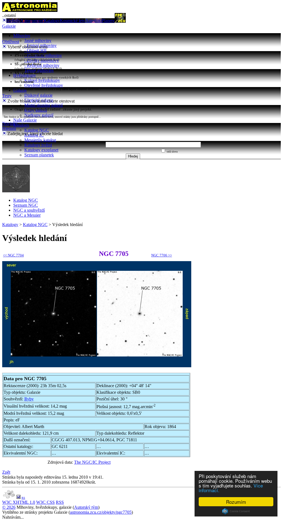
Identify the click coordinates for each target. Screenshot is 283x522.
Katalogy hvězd (38, 145)
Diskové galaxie (38, 95)
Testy (7, 95)
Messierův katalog (40, 140)
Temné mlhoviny (39, 70)
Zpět (6, 472)
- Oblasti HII (35, 50)
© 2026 (8, 507)
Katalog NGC (36, 130)
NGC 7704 (13, 255)
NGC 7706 (161, 255)
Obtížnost (10, 41)
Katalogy (52, 20)
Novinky (10, 123)
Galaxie (9, 26)
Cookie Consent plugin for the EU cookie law (236, 511)
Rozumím (236, 501)
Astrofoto (93, 20)
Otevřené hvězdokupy (43, 85)
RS (23, 497)
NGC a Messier (27, 215)
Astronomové (32, 20)
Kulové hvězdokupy (42, 80)
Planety (108, 20)
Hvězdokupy (24, 75)
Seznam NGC (25, 205)
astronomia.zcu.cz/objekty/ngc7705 (101, 512)
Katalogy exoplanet (41, 150)
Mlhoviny (21, 35)
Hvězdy (13, 20)
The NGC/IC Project (92, 462)
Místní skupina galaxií (43, 105)
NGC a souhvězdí (29, 210)
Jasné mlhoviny (37, 40)
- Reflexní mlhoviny (41, 65)
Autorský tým (86, 507)
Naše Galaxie (25, 120)
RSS (60, 502)
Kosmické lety (72, 20)
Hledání (9, 128)
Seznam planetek (39, 155)
